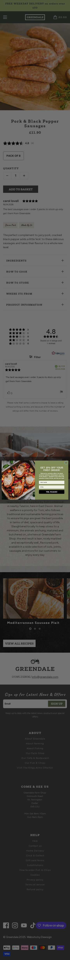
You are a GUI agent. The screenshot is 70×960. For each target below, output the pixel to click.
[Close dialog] (66, 462)
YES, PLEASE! (51, 492)
